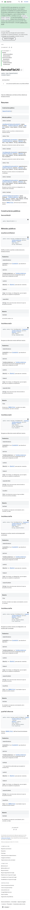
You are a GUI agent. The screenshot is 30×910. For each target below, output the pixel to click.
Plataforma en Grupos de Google (8, 875)
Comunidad (13, 901)
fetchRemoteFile (7, 166)
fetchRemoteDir (7, 139)
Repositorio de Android (6, 848)
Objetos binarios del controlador (8, 860)
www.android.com (5, 890)
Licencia (4, 904)
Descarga (3, 853)
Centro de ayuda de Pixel (6, 887)
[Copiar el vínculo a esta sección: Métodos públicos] (17, 229)
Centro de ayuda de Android (7, 885)
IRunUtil (20, 141)
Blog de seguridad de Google (7, 872)
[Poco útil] (11, 47)
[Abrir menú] (2, 1)
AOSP (2, 44)
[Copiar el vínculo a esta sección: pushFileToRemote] (14, 712)
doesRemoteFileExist (8, 124)
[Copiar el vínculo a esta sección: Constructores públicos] (21, 211)
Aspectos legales (22, 901)
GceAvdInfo (17, 124)
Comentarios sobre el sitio (19, 904)
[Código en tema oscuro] (28, 219)
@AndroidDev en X (5, 868)
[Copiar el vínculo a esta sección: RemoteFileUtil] (12, 215)
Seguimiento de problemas (7, 896)
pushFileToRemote (7, 196)
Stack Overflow (4, 894)
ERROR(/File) (10, 202)
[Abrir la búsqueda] (19, 2)
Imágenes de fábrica (5, 857)
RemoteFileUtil (7, 111)
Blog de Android (4, 870)
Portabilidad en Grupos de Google (8, 879)
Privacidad (9, 904)
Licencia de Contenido (5, 838)
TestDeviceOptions (13, 125)
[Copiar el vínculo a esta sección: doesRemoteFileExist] (16, 233)
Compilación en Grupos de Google (8, 877)
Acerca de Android (5, 901)
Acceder (26, 1)
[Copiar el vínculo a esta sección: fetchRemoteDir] (13, 324)
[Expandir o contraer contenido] (10, 51)
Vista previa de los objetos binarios (8, 855)
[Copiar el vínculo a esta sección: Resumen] (9, 103)
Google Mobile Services (6, 892)
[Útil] (9, 47)
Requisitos (3, 851)
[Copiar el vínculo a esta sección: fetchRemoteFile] (13, 516)
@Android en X (4, 866)
